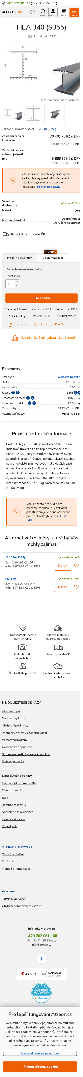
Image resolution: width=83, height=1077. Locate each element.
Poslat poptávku (49, 187)
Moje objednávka (13, 761)
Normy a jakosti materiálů (19, 783)
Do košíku (42, 298)
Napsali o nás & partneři (17, 812)
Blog (5, 798)
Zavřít (24, 251)
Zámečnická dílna (13, 854)
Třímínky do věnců (14, 899)
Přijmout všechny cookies (40, 1066)
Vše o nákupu (11, 711)
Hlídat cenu (22, 324)
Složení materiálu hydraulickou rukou (26, 754)
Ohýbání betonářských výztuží (21, 906)
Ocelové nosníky (69, 377)
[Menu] (74, 12)
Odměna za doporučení (17, 747)
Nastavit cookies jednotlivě (40, 1053)
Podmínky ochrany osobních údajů (24, 733)
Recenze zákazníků (14, 805)
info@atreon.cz (41, 945)
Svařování (8, 861)
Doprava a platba (13, 718)
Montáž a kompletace (16, 869)
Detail (62, 565)
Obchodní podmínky (15, 725)
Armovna (8, 891)
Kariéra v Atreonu (13, 819)
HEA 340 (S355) (45, 129)
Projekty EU (9, 826)
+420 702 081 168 (41, 936)
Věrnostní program (14, 740)
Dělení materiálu (12, 790)
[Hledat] (42, 12)
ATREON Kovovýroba (17, 847)
